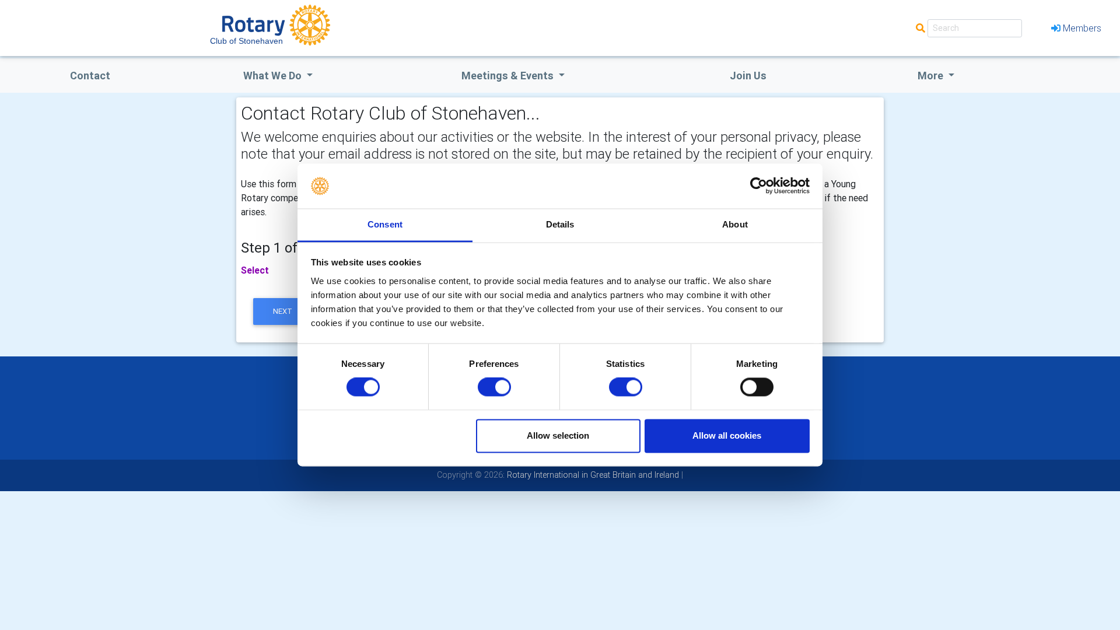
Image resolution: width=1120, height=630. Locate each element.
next (282, 311)
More (932, 75)
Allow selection (558, 435)
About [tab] (735, 224)
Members (1082, 28)
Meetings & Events (508, 75)
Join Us (748, 75)
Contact (90, 75)
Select (255, 270)
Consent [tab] (385, 224)
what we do (273, 75)
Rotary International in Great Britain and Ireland (592, 475)
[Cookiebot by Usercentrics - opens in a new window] (759, 186)
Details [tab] (560, 224)
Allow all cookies (726, 435)
